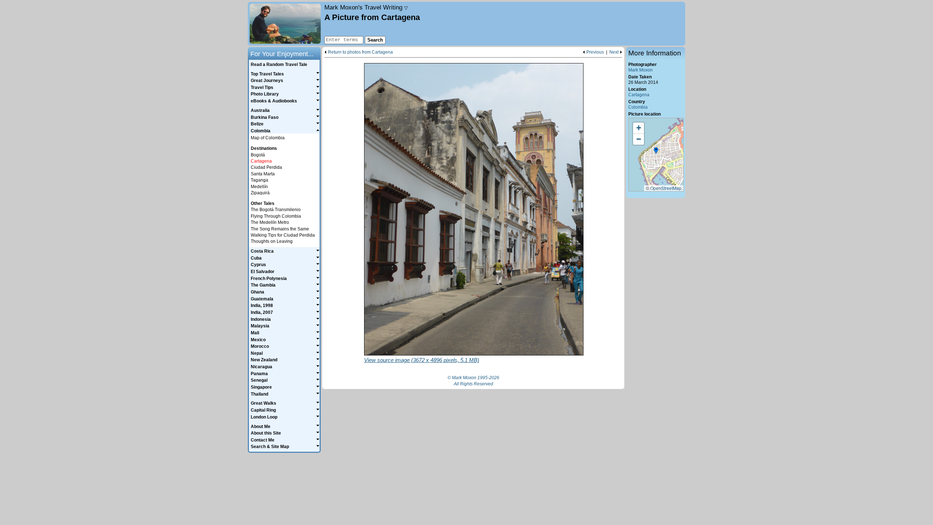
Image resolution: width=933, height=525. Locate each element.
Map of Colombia (268, 137)
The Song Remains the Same (280, 229)
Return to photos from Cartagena (360, 52)
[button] (656, 151)
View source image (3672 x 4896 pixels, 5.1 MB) (421, 360)
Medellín (259, 186)
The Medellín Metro (270, 222)
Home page (285, 24)
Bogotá (258, 155)
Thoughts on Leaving (272, 241)
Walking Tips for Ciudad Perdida (283, 235)
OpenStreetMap (666, 188)
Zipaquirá (260, 192)
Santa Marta (263, 173)
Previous (595, 52)
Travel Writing (366, 7)
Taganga (259, 180)
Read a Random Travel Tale (279, 64)
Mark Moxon (640, 70)
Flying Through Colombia (276, 216)
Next (613, 52)
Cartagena (638, 94)
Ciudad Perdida (266, 167)
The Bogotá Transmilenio (276, 209)
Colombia (638, 107)
